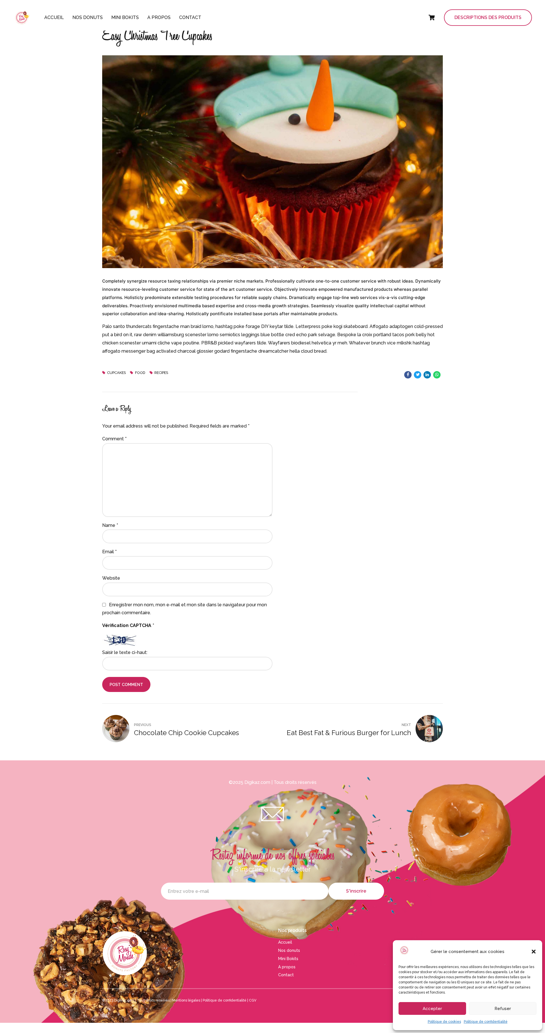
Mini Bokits (125, 17)
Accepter (432, 1008)
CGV (252, 1000)
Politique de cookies (444, 1022)
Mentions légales (186, 1000)
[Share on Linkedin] (427, 374)
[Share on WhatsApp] (437, 374)
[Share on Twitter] (417, 374)
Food (140, 373)
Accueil (54, 17)
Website (111, 578)
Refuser (502, 1008)
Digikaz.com (257, 782)
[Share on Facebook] (408, 374)
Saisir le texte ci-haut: (124, 652)
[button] (533, 951)
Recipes (161, 373)
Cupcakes (116, 373)
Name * (110, 525)
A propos (159, 17)
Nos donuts (87, 17)
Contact (190, 17)
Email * (109, 551)
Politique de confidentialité (486, 1022)
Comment (114, 438)
